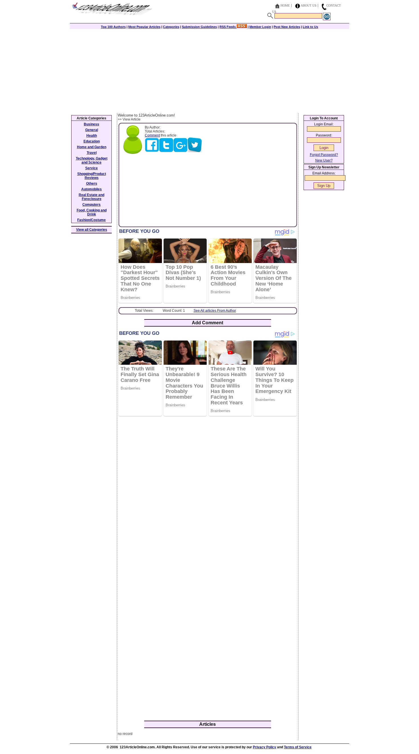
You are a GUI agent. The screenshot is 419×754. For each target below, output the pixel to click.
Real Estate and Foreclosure (91, 197)
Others (91, 184)
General (91, 130)
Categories (171, 26)
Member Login (260, 26)
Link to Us (310, 26)
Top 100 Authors (113, 26)
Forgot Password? (324, 155)
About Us (308, 5)
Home (285, 5)
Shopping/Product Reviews (91, 176)
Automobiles (91, 189)
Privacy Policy (264, 747)
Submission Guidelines (199, 26)
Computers (91, 205)
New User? (324, 160)
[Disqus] (208, 494)
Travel (92, 153)
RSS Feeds (228, 26)
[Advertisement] (209, 70)
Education (92, 141)
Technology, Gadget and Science (91, 160)
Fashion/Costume (91, 220)
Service (91, 168)
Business (91, 124)
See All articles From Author (215, 311)
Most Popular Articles (144, 26)
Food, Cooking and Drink (92, 212)
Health (91, 136)
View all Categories (91, 230)
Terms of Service (298, 747)
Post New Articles (287, 26)
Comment (152, 135)
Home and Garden (91, 147)
